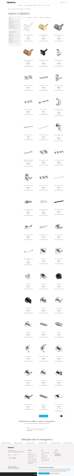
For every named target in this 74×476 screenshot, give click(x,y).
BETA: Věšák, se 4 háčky (43, 85)
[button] (66, 2)
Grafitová (12, 25)
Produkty (19, 5)
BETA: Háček (43, 258)
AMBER (12, 35)
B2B (46, 5)
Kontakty (39, 5)
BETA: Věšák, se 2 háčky (28, 85)
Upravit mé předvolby (54, 473)
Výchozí (23, 17)
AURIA (11, 37)
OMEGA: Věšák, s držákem (43, 356)
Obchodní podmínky (31, 454)
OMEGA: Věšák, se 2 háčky (43, 160)
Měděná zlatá (13, 27)
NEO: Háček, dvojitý (58, 308)
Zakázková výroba (29, 5)
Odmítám (47, 473)
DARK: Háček (58, 284)
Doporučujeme (29, 17)
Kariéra (43, 5)
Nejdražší (41, 17)
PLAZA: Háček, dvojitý (59, 404)
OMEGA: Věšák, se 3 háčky (43, 185)
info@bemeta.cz (57, 455)
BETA (11, 39)
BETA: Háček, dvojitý (58, 258)
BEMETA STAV (43, 457)
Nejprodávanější (48, 17)
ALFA (11, 33)
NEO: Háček (43, 308)
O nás (24, 5)
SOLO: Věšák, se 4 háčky (43, 234)
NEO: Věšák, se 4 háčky (28, 134)
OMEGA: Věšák (28, 356)
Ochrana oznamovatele (32, 460)
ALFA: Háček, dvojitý (58, 234)
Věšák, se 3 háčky (44, 109)
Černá (12, 23)
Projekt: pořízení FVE (45, 460)
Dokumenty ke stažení (45, 452)
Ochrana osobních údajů (32, 459)
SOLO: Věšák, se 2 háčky (28, 234)
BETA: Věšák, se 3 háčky (28, 109)
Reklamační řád (30, 457)
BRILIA (12, 41)
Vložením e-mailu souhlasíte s (35, 430)
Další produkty (43, 416)
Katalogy (35, 5)
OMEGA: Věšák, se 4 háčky (58, 160)
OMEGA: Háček (58, 356)
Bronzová (12, 21)
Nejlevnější (36, 17)
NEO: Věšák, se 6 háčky (44, 134)
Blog (49, 5)
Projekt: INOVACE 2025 (45, 459)
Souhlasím (41, 473)
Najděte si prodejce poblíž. (12, 467)
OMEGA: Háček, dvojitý (28, 380)
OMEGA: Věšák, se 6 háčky (58, 185)
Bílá (11, 19)
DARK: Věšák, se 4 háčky (59, 209)
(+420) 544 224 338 (58, 454)
